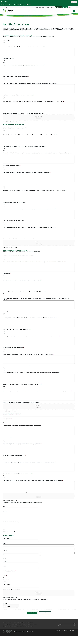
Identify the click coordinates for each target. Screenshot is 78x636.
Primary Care (6, 577)
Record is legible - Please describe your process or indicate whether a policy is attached (22, 280)
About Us (5, 622)
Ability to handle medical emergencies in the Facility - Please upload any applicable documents (23, 113)
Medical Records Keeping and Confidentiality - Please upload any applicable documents (21, 402)
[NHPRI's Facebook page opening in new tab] (4, 7)
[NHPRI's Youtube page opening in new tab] (8, 7)
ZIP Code (4, 558)
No (4, 44)
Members (48, 7)
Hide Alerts (74, 1)
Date (4, 529)
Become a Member (58, 7)
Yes (4, 42)
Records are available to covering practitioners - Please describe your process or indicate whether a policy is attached (28, 354)
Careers (10, 622)
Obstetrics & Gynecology (8, 579)
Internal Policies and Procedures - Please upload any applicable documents (19, 492)
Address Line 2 (5, 550)
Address (5, 543)
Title (4, 525)
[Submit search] (74, 11)
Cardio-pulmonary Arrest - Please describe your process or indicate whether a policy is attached (24, 65)
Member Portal (38, 7)
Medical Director (7, 584)
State (40, 554)
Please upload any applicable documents (11, 589)
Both (5, 581)
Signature (5, 511)
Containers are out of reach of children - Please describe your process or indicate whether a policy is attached (27, 172)
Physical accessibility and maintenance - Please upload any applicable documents (20, 238)
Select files (39, 118)
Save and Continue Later (45, 612)
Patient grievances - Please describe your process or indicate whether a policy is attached (22, 425)
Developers (57, 631)
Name (4, 506)
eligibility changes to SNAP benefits (24, 4)
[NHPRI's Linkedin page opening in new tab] (6, 7)
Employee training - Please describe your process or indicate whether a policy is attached (22, 443)
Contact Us (44, 7)
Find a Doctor (65, 7)
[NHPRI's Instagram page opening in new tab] (11, 7)
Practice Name (6, 538)
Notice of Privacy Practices (26, 622)
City (3, 554)
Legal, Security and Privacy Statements (61, 630)
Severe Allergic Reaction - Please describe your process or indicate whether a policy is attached (23, 46)
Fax (4, 566)
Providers (52, 7)
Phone (4, 561)
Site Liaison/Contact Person (9, 570)
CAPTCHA (5, 603)
